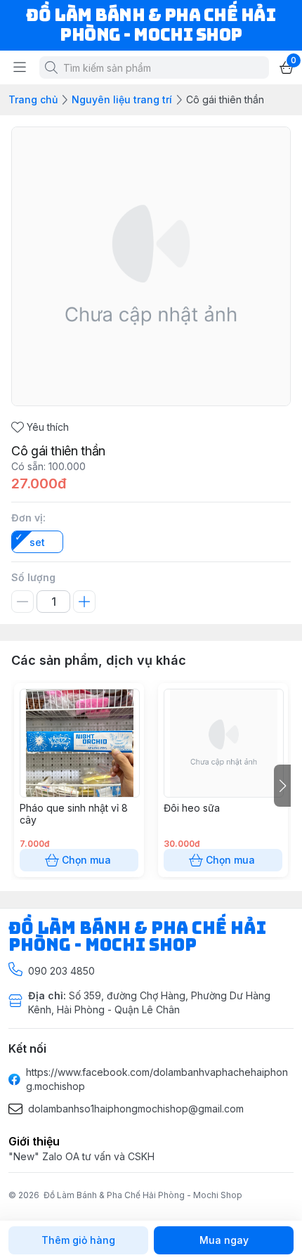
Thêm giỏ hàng (78, 1240)
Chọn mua (86, 860)
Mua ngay (224, 1240)
